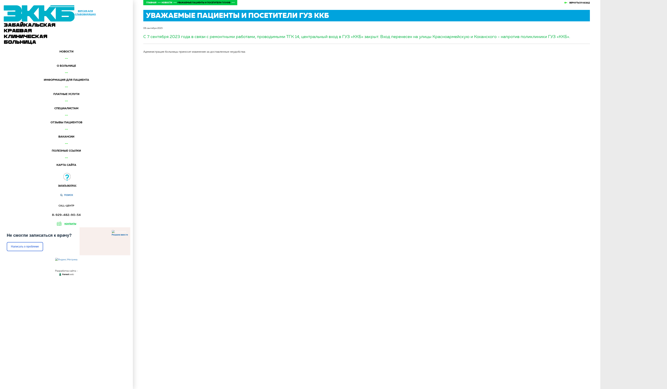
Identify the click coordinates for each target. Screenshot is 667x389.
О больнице (66, 66)
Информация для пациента (66, 80)
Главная (151, 2)
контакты (70, 223)
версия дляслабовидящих (85, 13)
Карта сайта (66, 165)
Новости (66, 51)
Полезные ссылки (66, 150)
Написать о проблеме (25, 246)
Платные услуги (66, 94)
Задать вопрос (67, 185)
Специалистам (66, 108)
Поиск (68, 195)
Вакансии (66, 136)
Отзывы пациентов (66, 122)
